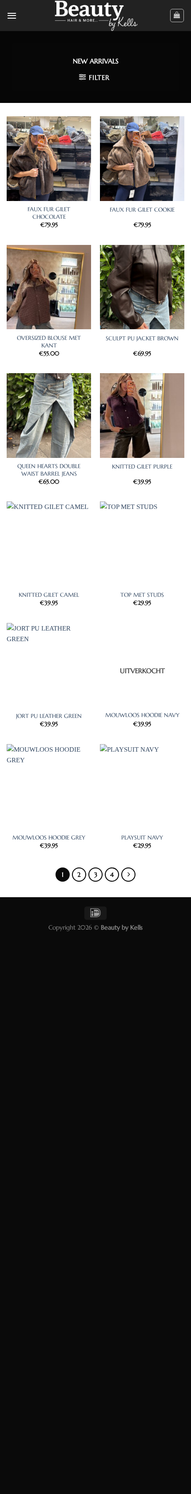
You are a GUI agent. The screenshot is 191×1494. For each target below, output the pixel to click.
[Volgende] (128, 874)
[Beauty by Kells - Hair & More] (95, 15)
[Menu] (12, 15)
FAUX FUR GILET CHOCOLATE (49, 213)
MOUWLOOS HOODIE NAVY (142, 715)
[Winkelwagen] (176, 15)
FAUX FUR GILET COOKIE (142, 209)
